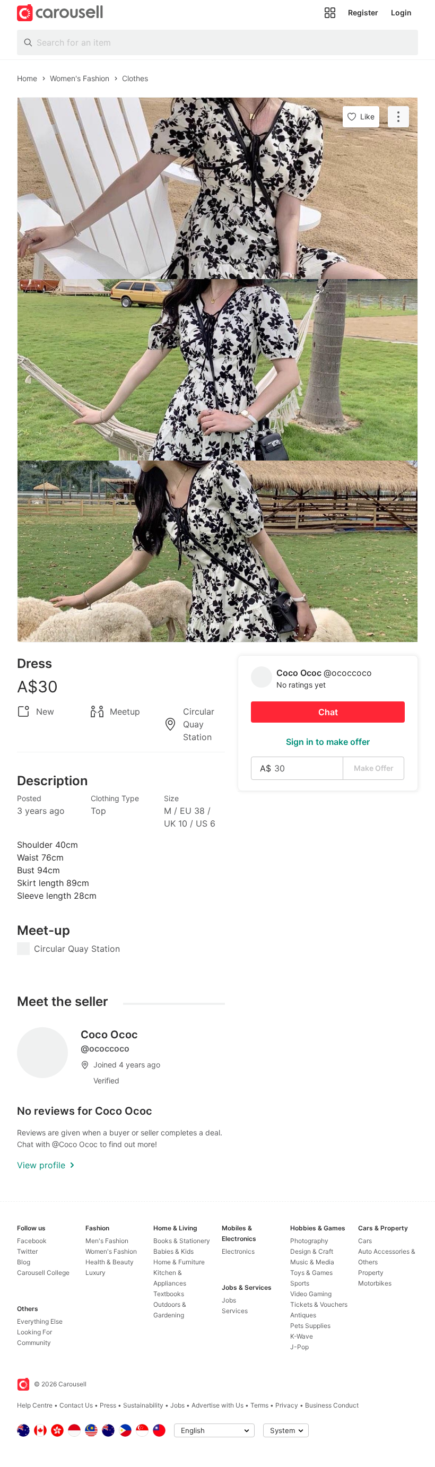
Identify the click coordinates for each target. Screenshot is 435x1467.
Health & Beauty (109, 1262)
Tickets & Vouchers (318, 1304)
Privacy (286, 1405)
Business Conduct (332, 1405)
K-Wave (301, 1336)
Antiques (303, 1315)
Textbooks (168, 1294)
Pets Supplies (310, 1326)
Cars (365, 1241)
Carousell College (43, 1273)
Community (34, 1343)
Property (371, 1273)
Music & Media (312, 1262)
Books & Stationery (181, 1241)
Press (108, 1405)
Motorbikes (375, 1283)
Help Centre (35, 1405)
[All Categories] (330, 12)
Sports (299, 1283)
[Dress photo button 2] (217, 370)
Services (235, 1311)
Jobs (229, 1300)
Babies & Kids (173, 1251)
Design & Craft (311, 1251)
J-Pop (299, 1347)
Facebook (32, 1241)
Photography (309, 1241)
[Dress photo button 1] (217, 188)
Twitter (27, 1251)
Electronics (238, 1251)
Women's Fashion (111, 1251)
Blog (23, 1262)
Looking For (34, 1332)
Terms (259, 1405)
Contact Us (76, 1405)
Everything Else (40, 1321)
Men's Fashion (106, 1241)
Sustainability (143, 1405)
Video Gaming (311, 1294)
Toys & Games (311, 1273)
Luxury (95, 1273)
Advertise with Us (217, 1405)
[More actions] (398, 116)
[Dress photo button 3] (217, 551)
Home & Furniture (179, 1262)
